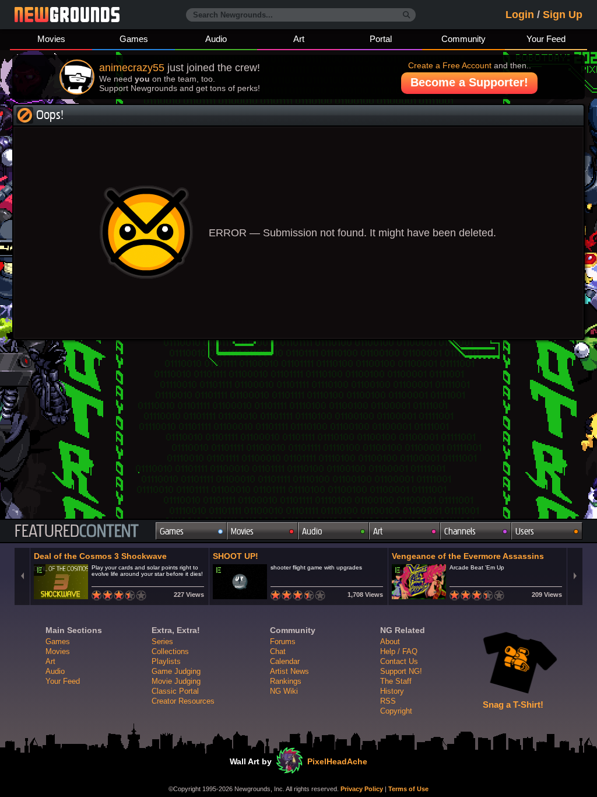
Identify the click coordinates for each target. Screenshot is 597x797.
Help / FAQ (398, 651)
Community (463, 39)
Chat (278, 651)
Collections (170, 651)
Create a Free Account (449, 65)
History (392, 691)
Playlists (166, 661)
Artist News (289, 671)
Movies (51, 39)
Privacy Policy (361, 788)
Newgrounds (67, 14)
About (390, 641)
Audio (216, 39)
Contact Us (399, 661)
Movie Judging (176, 681)
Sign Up (562, 14)
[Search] (406, 15)
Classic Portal (175, 691)
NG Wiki (284, 691)
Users (524, 531)
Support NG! (401, 671)
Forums (283, 641)
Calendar (285, 661)
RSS (388, 701)
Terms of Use (408, 788)
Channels (460, 531)
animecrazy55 (131, 68)
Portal (381, 39)
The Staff (396, 681)
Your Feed (546, 39)
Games (134, 39)
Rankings (285, 681)
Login (519, 14)
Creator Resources (183, 701)
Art (298, 39)
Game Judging (176, 671)
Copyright (396, 711)
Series (162, 641)
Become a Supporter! (469, 82)
